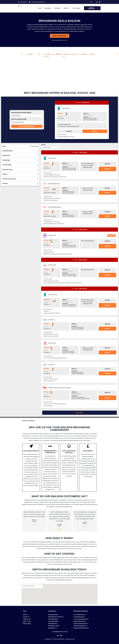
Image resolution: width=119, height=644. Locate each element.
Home (39, 8)
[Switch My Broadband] (32, 8)
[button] (91, 2)
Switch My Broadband (58, 639)
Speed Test (66, 8)
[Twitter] (58, 635)
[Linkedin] (61, 635)
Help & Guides (76, 8)
